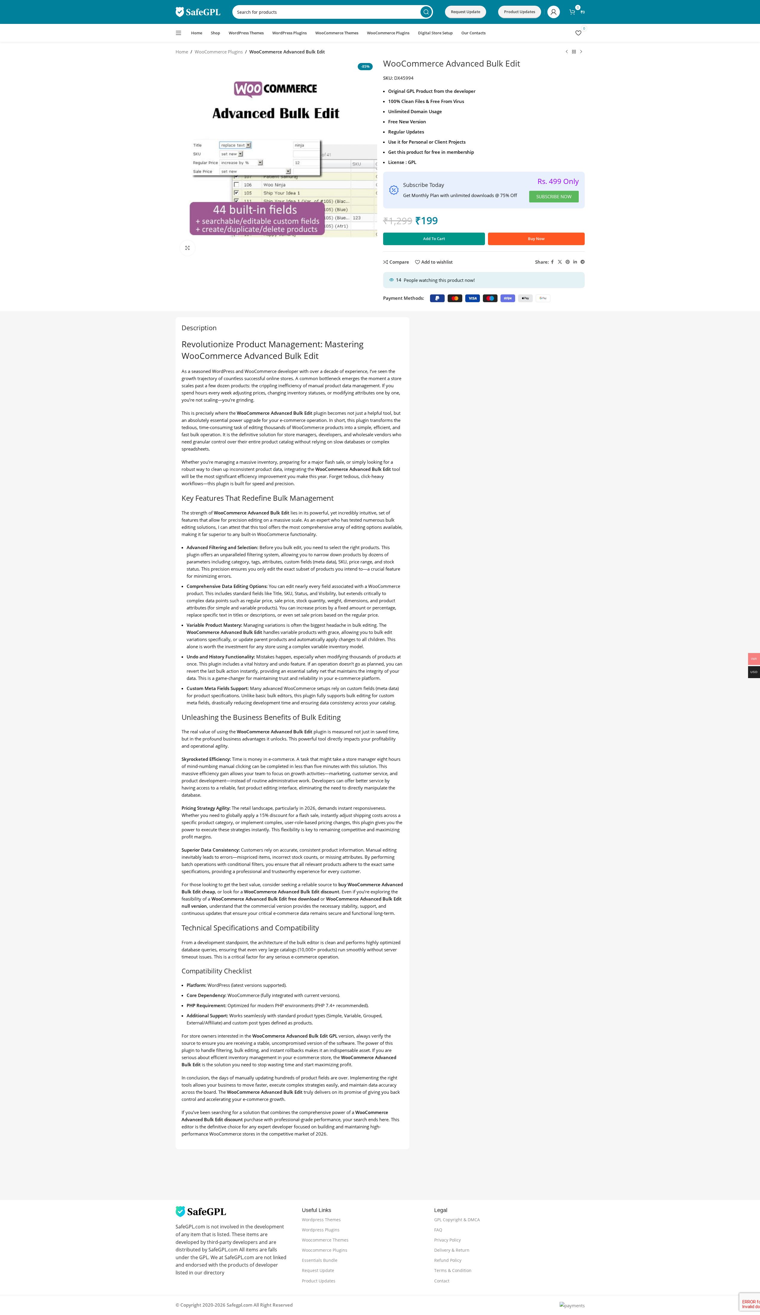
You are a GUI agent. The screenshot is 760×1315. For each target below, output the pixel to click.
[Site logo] (198, 11)
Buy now (536, 238)
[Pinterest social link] (568, 262)
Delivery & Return (451, 1250)
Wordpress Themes (321, 1219)
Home (182, 52)
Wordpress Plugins (321, 1230)
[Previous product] (566, 52)
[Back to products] (574, 52)
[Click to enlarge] (187, 247)
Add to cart (434, 238)
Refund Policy (447, 1260)
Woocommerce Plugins (324, 1250)
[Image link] (201, 1211)
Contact (441, 1281)
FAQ (438, 1230)
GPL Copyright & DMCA (457, 1219)
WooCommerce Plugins (219, 52)
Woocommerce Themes (325, 1240)
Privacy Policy (447, 1240)
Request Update (465, 11)
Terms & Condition (453, 1270)
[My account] (553, 12)
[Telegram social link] (582, 262)
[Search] (426, 12)
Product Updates (318, 1281)
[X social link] (560, 262)
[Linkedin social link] (575, 262)
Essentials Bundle (319, 1260)
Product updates (519, 11)
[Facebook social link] (552, 262)
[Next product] (581, 52)
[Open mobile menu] (179, 33)
